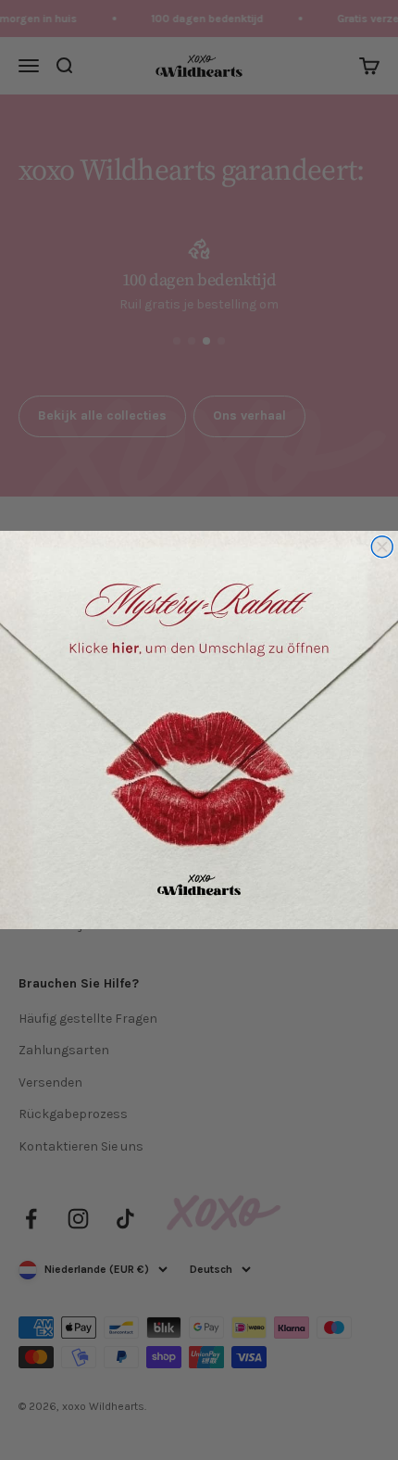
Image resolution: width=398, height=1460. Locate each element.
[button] (199, 730)
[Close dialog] (381, 547)
